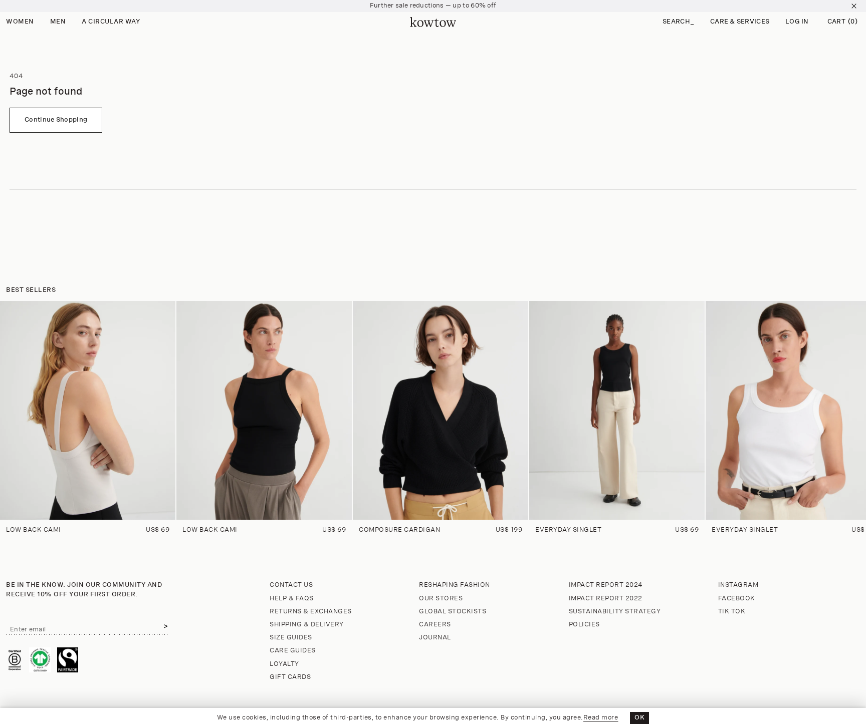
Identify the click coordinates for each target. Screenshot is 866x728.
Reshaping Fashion (454, 585)
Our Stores (441, 598)
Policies (584, 624)
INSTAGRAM (738, 585)
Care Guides (293, 650)
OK (639, 717)
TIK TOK (732, 611)
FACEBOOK (736, 598)
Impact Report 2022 (605, 598)
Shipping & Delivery (307, 624)
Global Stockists (452, 611)
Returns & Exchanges (311, 611)
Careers (435, 624)
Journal (435, 637)
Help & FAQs (292, 598)
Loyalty (284, 664)
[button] (678, 22)
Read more (600, 717)
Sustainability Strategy (615, 611)
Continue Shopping (56, 120)
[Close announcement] (854, 6)
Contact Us (291, 585)
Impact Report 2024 (606, 585)
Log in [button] (797, 22)
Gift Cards (290, 677)
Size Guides (291, 637)
